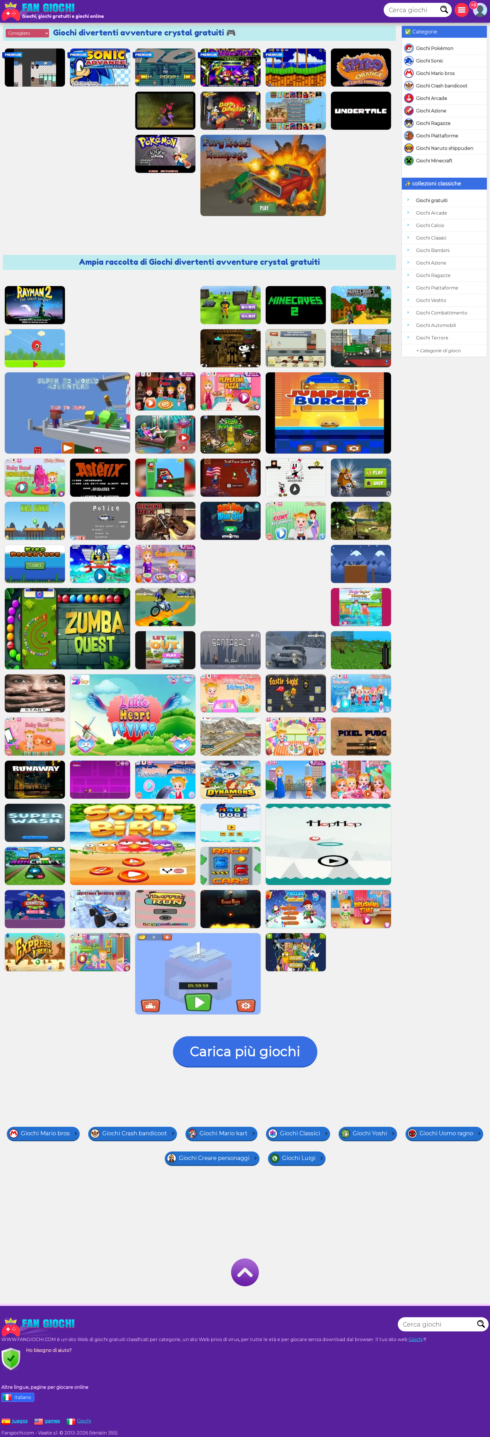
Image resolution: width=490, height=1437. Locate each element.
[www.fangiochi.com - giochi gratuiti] (39, 1327)
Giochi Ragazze (433, 123)
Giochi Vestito (431, 300)
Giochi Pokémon (434, 48)
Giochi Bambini (432, 250)
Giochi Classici (431, 238)
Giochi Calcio (430, 225)
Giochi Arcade (431, 98)
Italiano (22, 1397)
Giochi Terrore (432, 338)
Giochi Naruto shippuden (444, 148)
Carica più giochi (245, 1051)
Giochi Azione (431, 111)
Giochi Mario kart (224, 1133)
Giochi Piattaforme (437, 136)
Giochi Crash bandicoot (442, 86)
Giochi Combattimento (441, 313)
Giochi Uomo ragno (446, 1133)
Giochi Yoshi (370, 1133)
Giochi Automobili (436, 325)
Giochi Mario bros (435, 73)
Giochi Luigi (299, 1158)
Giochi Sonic (429, 61)
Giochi (416, 1339)
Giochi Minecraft (434, 160)
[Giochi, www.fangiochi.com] (39, 11)
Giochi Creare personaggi (214, 1158)
